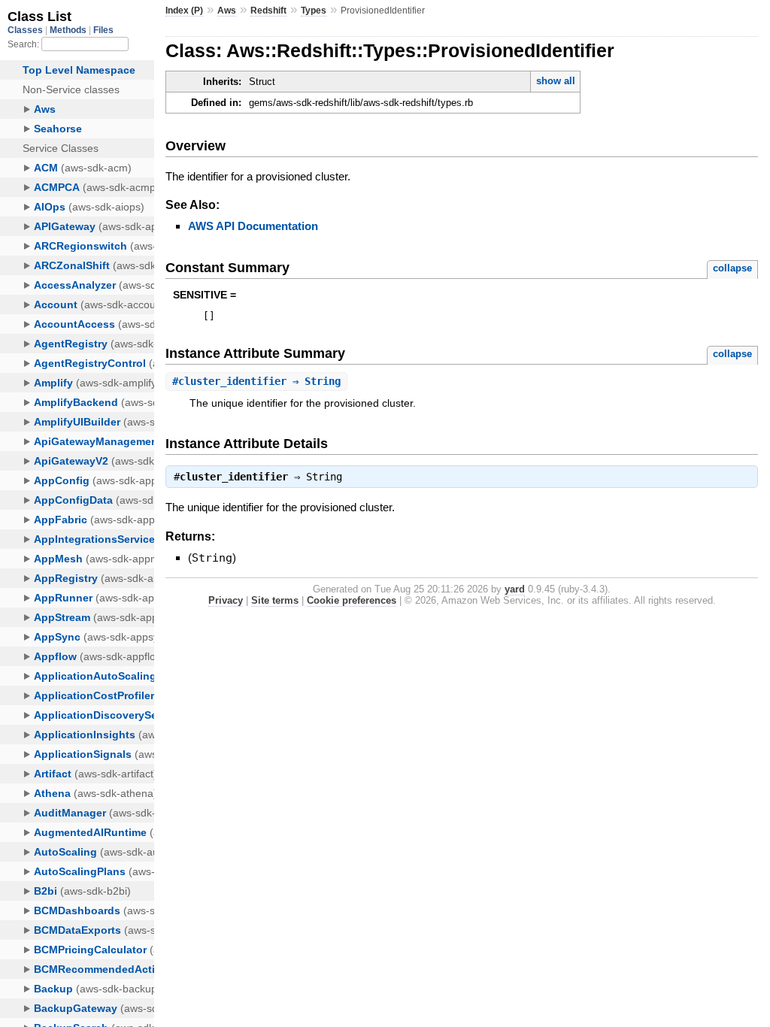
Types (313, 10)
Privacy (225, 600)
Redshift (268, 10)
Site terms (275, 600)
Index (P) (184, 10)
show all (555, 80)
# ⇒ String (256, 381)
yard (515, 589)
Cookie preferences (351, 600)
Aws (226, 10)
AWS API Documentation (253, 226)
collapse (732, 268)
